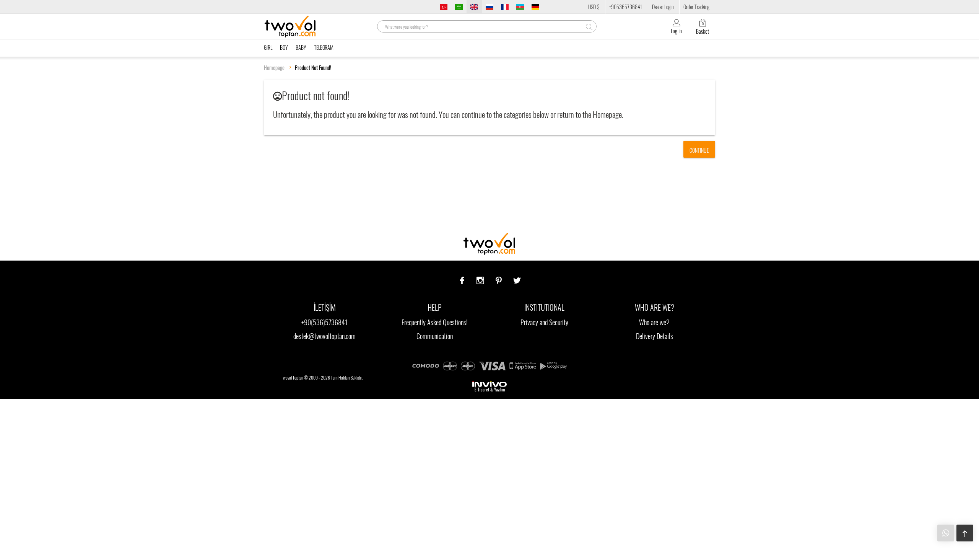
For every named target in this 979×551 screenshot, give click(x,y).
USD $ (593, 7)
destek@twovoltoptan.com (324, 336)
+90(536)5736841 (324, 322)
